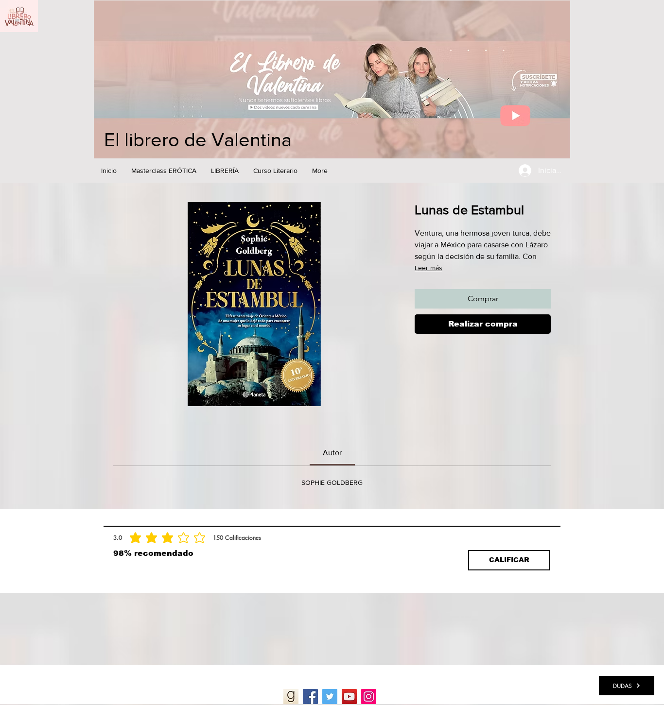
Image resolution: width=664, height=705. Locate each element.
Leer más (428, 268)
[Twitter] (329, 696)
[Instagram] (368, 696)
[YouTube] (349, 696)
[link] (332, 452)
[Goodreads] (290, 696)
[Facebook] (310, 696)
